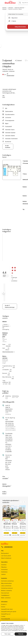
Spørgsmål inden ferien (7, 609)
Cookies (3, 616)
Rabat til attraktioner (6, 558)
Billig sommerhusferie (6, 583)
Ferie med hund (5, 593)
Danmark (4, 7)
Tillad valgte (7, 634)
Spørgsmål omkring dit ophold (8, 611)
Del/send (19, 60)
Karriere (3, 606)
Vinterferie (3, 564)
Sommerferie (4, 569)
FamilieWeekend (5, 595)
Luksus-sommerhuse (6, 585)
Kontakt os (3, 604)
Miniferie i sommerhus (6, 590)
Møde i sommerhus (6, 597)
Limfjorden (10, 7)
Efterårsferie (4, 572)
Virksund (4, 9)
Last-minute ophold (6, 555)
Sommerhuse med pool (7, 588)
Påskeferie (4, 567)
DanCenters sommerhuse (7, 581)
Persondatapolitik (5, 618)
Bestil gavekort (5, 553)
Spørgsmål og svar (5, 614)
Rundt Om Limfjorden (19, 7)
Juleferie (3, 574)
